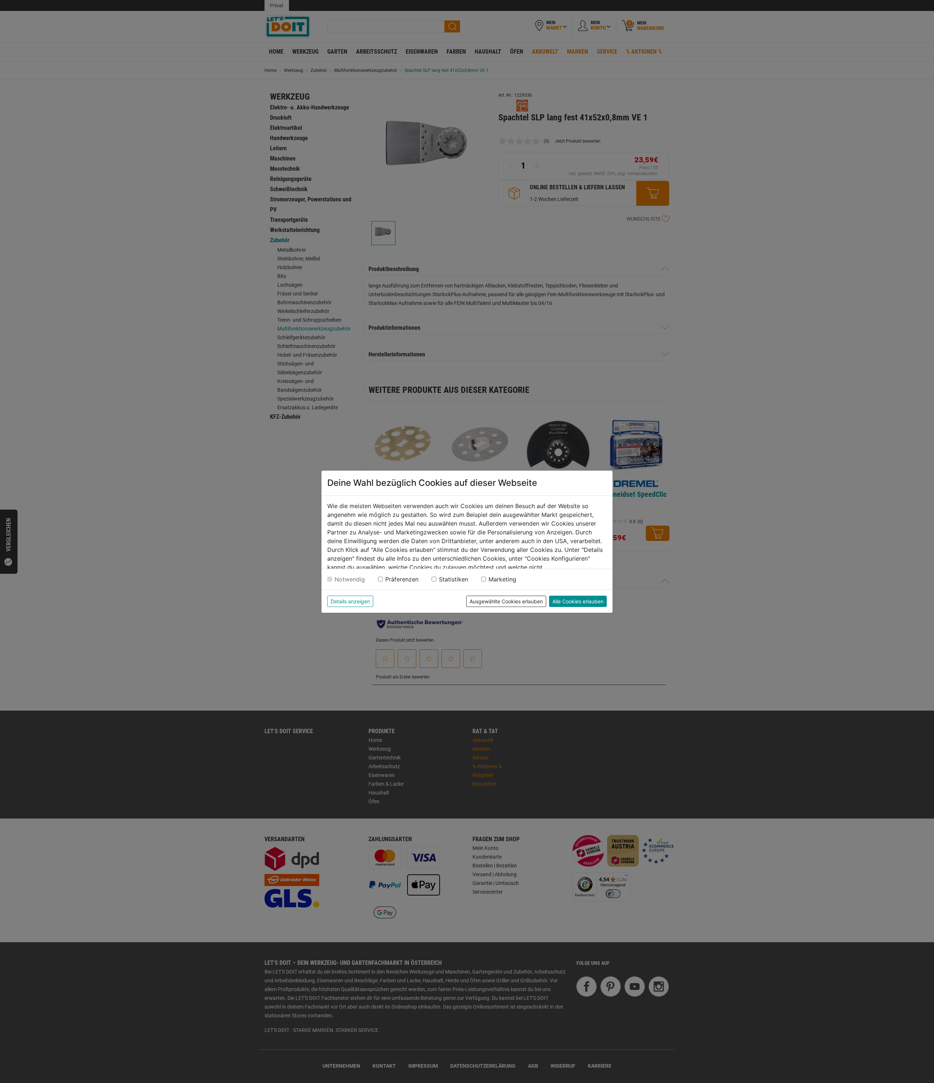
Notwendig (350, 579)
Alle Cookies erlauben (577, 601)
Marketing (502, 579)
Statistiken (453, 579)
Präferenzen (401, 579)
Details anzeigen (350, 601)
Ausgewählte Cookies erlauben (506, 601)
